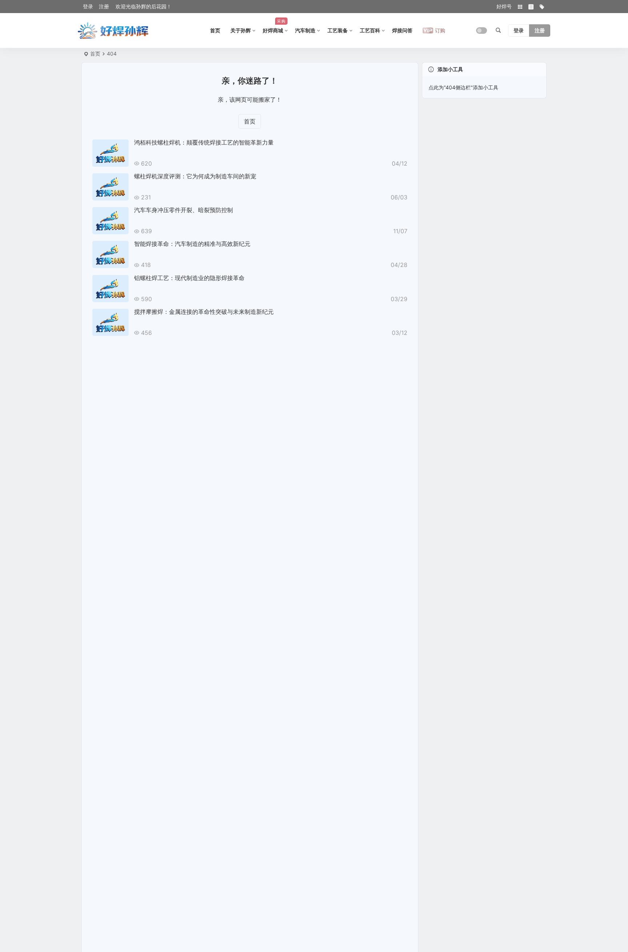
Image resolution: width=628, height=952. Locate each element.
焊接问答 (402, 30)
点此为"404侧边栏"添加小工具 (463, 87)
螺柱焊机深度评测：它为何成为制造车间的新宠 (195, 176)
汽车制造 (305, 30)
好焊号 (504, 6)
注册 (104, 6)
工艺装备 (337, 30)
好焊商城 (274, 26)
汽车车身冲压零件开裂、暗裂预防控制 (183, 210)
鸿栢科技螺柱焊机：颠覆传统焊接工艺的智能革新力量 (204, 142)
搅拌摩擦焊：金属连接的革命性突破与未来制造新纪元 (204, 311)
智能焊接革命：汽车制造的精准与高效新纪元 (192, 243)
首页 (215, 30)
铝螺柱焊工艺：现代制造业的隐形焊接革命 (189, 277)
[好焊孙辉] (113, 30)
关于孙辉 (240, 30)
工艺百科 (370, 30)
